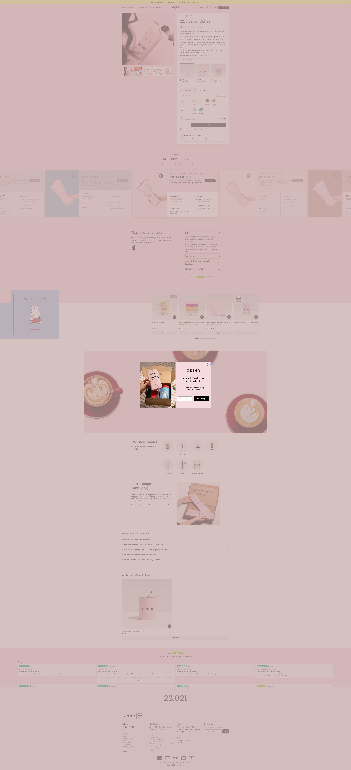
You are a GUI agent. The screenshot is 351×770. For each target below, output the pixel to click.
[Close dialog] (208, 364)
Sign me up (201, 399)
